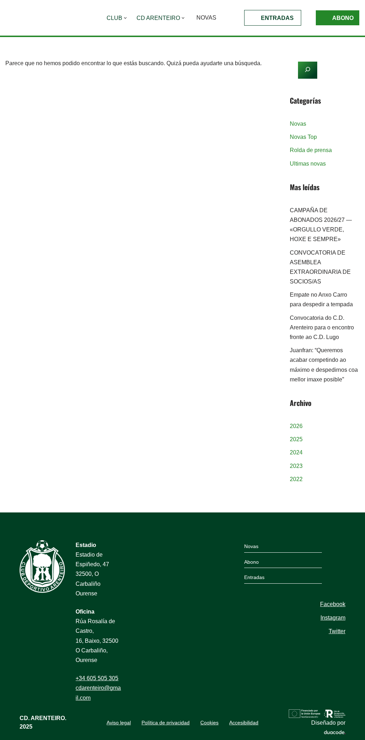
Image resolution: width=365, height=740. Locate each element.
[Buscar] (260, 86)
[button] (125, 18)
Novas (206, 18)
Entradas (277, 18)
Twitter (337, 631)
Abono (343, 18)
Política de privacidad (166, 722)
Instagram (332, 618)
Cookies (209, 722)
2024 (296, 452)
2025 (296, 439)
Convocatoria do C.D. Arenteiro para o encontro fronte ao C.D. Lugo (322, 327)
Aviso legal (119, 722)
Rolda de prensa (311, 150)
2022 (296, 479)
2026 (296, 426)
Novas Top (303, 137)
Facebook (332, 604)
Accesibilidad (243, 722)
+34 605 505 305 (97, 678)
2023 (296, 466)
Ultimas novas (308, 164)
